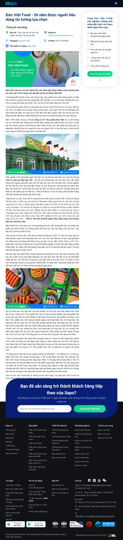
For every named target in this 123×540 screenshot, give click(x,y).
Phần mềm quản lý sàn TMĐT (38, 448)
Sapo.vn (23, 534)
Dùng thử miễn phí (99, 74)
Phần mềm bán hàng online (37, 437)
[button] (116, 3)
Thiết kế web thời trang (61, 436)
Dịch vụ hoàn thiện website (13, 514)
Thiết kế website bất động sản (60, 441)
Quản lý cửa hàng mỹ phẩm (83, 448)
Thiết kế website (35, 443)
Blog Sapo (10, 438)
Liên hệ (8, 519)
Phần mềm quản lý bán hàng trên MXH (38, 455)
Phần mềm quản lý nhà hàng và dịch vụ (38, 461)
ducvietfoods (24, 41)
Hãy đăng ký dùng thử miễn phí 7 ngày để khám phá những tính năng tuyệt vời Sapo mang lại (61, 399)
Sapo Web (31, 46)
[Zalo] (94, 480)
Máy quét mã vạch (105, 438)
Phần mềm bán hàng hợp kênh (37, 468)
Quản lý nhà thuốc (82, 461)
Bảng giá (9, 442)
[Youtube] (99, 480)
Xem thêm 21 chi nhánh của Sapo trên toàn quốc (94, 516)
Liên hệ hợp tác (58, 485)
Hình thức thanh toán (14, 489)
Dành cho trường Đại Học (60, 494)
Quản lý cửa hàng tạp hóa (83, 435)
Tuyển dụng (10, 445)
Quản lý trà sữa (81, 465)
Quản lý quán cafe (82, 454)
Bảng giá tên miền (59, 457)
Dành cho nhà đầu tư (60, 489)
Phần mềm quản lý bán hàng (38, 431)
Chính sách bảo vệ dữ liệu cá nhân (14, 507)
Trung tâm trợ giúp (13, 485)
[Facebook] (89, 480)
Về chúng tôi (11, 430)
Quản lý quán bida (82, 457)
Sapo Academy (12, 453)
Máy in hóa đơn (104, 430)
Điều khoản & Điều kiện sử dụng (15, 500)
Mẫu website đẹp (58, 454)
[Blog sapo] (104, 480)
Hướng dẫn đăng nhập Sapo (14, 494)
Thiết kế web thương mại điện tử (60, 448)
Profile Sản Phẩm (12, 449)
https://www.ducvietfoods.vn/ (61, 35)
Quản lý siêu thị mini (83, 430)
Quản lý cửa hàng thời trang (83, 441)
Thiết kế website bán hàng (60, 431)
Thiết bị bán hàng (105, 425)
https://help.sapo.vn (36, 488)
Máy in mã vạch (104, 434)
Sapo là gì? (10, 434)
